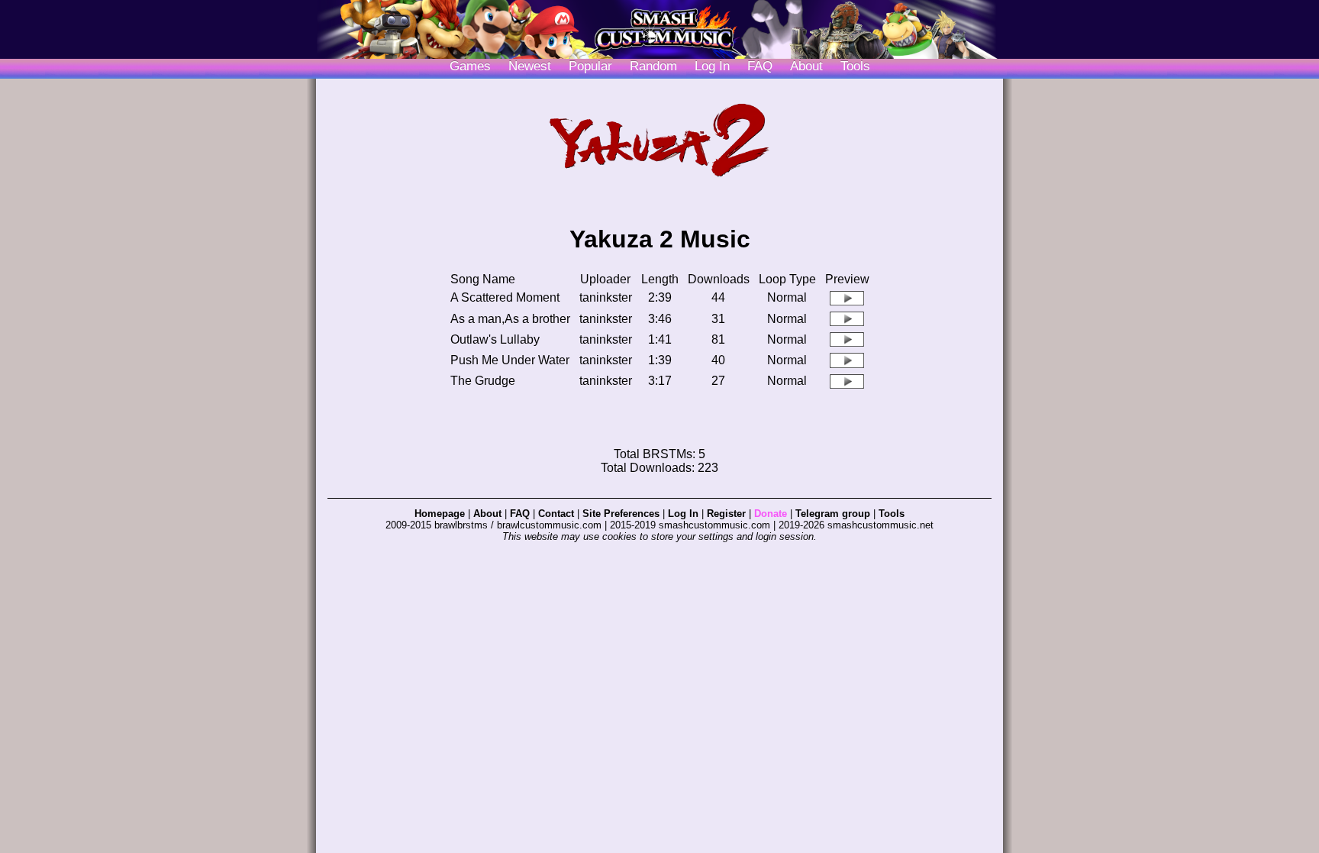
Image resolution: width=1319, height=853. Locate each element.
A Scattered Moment (505, 297)
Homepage (439, 513)
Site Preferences (621, 513)
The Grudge (482, 380)
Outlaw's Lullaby (495, 339)
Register (726, 513)
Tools (855, 66)
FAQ (759, 66)
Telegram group (832, 513)
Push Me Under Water (509, 360)
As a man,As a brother (510, 318)
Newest (529, 66)
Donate (770, 513)
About (806, 66)
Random (653, 66)
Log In (683, 513)
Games (470, 66)
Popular (590, 66)
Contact (556, 513)
